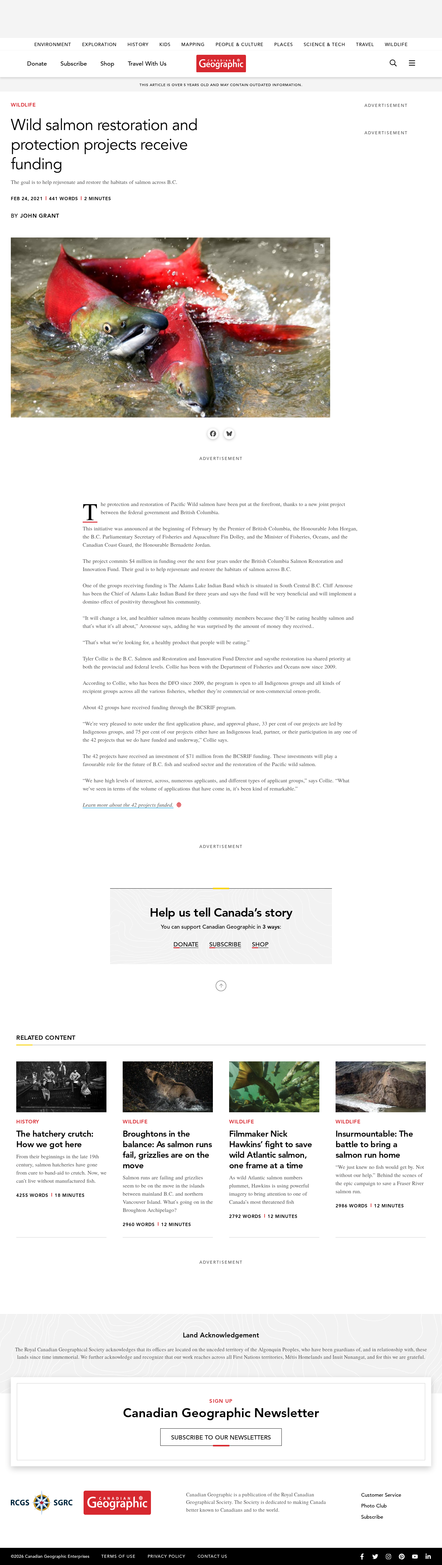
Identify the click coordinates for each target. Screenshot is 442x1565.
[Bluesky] (229, 433)
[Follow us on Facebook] (362, 1557)
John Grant (40, 215)
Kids (164, 44)
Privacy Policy (167, 1556)
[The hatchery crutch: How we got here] (61, 1149)
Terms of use (118, 1556)
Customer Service (381, 1495)
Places (283, 44)
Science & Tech (324, 44)
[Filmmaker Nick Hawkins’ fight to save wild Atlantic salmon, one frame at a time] (274, 1149)
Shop (107, 63)
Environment (52, 44)
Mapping (193, 44)
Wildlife (396, 44)
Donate (37, 63)
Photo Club (374, 1506)
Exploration (99, 44)
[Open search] (393, 63)
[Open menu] (412, 63)
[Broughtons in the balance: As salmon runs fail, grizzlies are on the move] (168, 1149)
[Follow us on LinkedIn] (428, 1557)
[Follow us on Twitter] (375, 1557)
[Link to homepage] (221, 63)
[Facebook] (212, 433)
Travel (365, 44)
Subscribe (73, 63)
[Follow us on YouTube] (415, 1557)
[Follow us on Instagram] (388, 1557)
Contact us (213, 1556)
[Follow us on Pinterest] (402, 1557)
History (137, 44)
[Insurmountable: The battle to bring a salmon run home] (381, 1149)
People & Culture (239, 44)
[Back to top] (221, 985)
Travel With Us (147, 64)
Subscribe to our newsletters (221, 1437)
